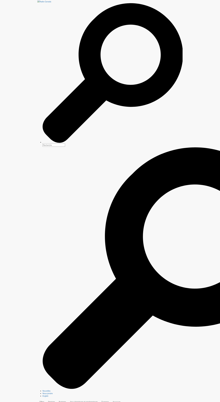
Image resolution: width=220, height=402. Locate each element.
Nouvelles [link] (46, 391)
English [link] (45, 396)
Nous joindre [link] (48, 393)
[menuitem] (113, 391)
